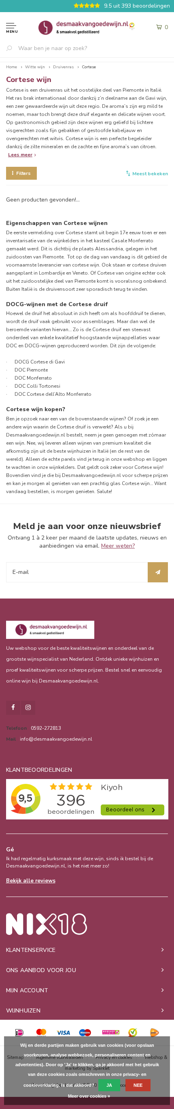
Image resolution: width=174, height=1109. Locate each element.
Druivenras (63, 67)
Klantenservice (31, 950)
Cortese (89, 67)
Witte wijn (35, 67)
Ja (109, 1085)
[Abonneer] (158, 572)
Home (11, 67)
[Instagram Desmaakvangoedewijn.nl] (28, 708)
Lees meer (20, 154)
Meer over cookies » (89, 1096)
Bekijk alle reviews (30, 880)
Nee (138, 1085)
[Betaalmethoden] (19, 1033)
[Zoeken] (12, 48)
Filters (23, 173)
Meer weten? (118, 546)
